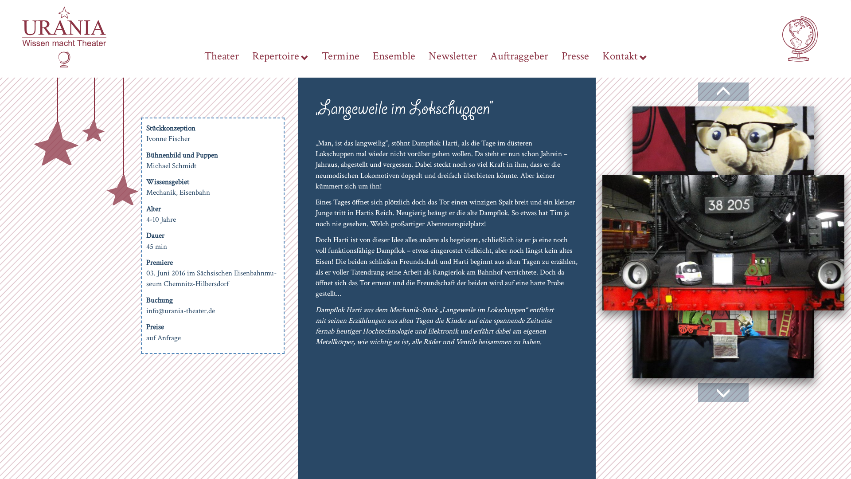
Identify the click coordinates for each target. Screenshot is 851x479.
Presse (575, 56)
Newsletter (453, 56)
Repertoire (275, 56)
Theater (221, 56)
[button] (723, 97)
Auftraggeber (519, 56)
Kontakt (620, 56)
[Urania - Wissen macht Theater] (64, 36)
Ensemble (394, 56)
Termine (340, 56)
